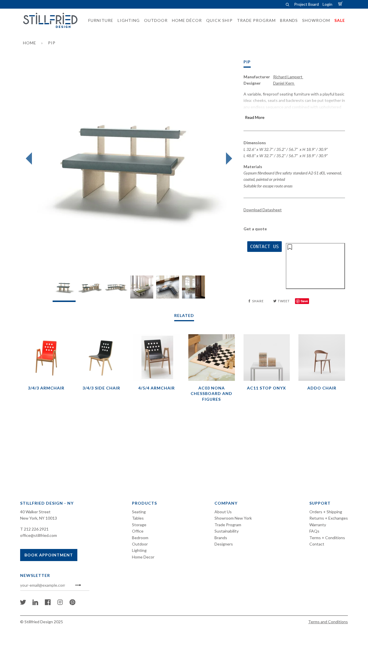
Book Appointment (48, 554)
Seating (139, 511)
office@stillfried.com (38, 535)
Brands (220, 537)
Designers (223, 543)
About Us (223, 511)
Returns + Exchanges (328, 518)
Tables (138, 518)
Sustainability (226, 531)
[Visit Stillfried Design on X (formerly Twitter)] (23, 603)
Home (29, 42)
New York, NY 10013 (38, 518)
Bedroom (140, 537)
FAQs (314, 531)
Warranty (317, 524)
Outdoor (140, 543)
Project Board (306, 4)
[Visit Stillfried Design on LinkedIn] (35, 603)
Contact (316, 543)
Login (327, 4)
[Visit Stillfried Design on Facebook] (48, 603)
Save (304, 301)
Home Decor (143, 556)
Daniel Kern (284, 83)
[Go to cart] (341, 4)
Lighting (139, 550)
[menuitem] (99, 20)
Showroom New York (233, 518)
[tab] (64, 288)
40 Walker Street (35, 511)
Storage (139, 524)
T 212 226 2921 (34, 529)
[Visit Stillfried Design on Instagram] (60, 603)
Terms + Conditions (327, 537)
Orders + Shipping (325, 511)
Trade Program (227, 524)
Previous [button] (30, 159)
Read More (254, 117)
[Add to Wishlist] (315, 266)
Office (137, 531)
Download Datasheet (263, 209)
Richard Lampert (288, 76)
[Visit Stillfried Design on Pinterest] (72, 603)
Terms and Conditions (328, 621)
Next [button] (227, 159)
